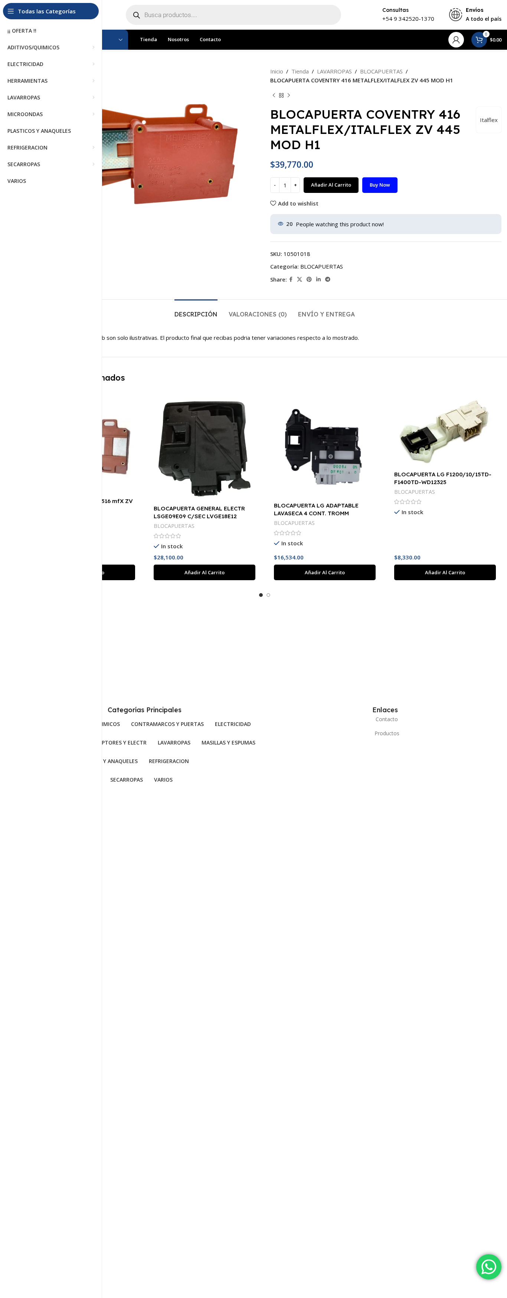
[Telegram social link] (328, 280)
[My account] (456, 39)
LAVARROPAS (334, 71)
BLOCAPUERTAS (381, 71)
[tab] (195, 310)
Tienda (300, 71)
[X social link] (299, 280)
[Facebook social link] (291, 280)
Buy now (380, 184)
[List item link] (384, 719)
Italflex (489, 120)
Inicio (276, 71)
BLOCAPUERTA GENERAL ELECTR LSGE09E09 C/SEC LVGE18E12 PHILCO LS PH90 (199, 516)
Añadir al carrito (331, 184)
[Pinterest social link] (309, 280)
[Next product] (288, 95)
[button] (204, 572)
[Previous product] (274, 95)
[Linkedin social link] (318, 280)
